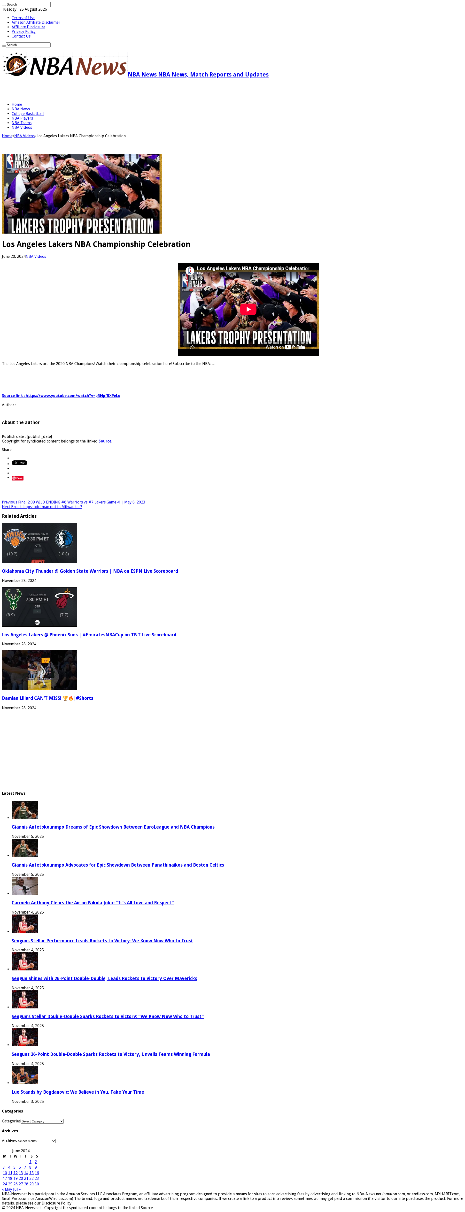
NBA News (21, 109)
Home (17, 104)
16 (37, 1173)
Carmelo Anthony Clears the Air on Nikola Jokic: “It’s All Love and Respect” (93, 902)
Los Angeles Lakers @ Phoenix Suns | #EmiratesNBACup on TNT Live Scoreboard (89, 634)
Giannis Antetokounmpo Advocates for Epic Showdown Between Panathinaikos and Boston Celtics (118, 865)
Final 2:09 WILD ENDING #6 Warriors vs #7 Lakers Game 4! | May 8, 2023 (73, 502)
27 (21, 1184)
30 (37, 1184)
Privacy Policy (24, 31)
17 (5, 1178)
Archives (9, 1140)
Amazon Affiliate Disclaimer (36, 22)
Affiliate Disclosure (28, 27)
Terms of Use (23, 17)
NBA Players (22, 118)
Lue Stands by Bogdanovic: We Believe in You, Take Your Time (78, 1092)
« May (7, 1189)
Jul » (17, 1189)
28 (26, 1184)
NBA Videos (22, 127)
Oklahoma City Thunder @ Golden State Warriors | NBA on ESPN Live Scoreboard (90, 571)
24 (5, 1184)
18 (10, 1178)
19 (15, 1178)
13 (21, 1173)
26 (15, 1184)
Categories (11, 1121)
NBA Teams (21, 123)
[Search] (4, 5)
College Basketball (28, 113)
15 (31, 1173)
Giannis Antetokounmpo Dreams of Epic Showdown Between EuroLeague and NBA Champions (113, 827)
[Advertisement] (58, 90)
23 (37, 1178)
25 (10, 1184)
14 (26, 1173)
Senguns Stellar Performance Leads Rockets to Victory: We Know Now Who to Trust (102, 940)
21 (26, 1178)
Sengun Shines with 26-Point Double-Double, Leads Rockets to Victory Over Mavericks (104, 978)
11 (10, 1173)
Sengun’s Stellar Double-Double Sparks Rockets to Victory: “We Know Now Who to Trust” (108, 1016)
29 (31, 1184)
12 (15, 1173)
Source (105, 441)
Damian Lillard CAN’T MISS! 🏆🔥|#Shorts (47, 698)
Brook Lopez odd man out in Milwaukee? (42, 506)
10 (5, 1173)
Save (19, 478)
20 (21, 1178)
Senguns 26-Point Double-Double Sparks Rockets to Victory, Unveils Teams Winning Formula (111, 1054)
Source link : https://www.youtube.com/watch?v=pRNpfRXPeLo (61, 395)
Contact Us (21, 36)
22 (31, 1178)
